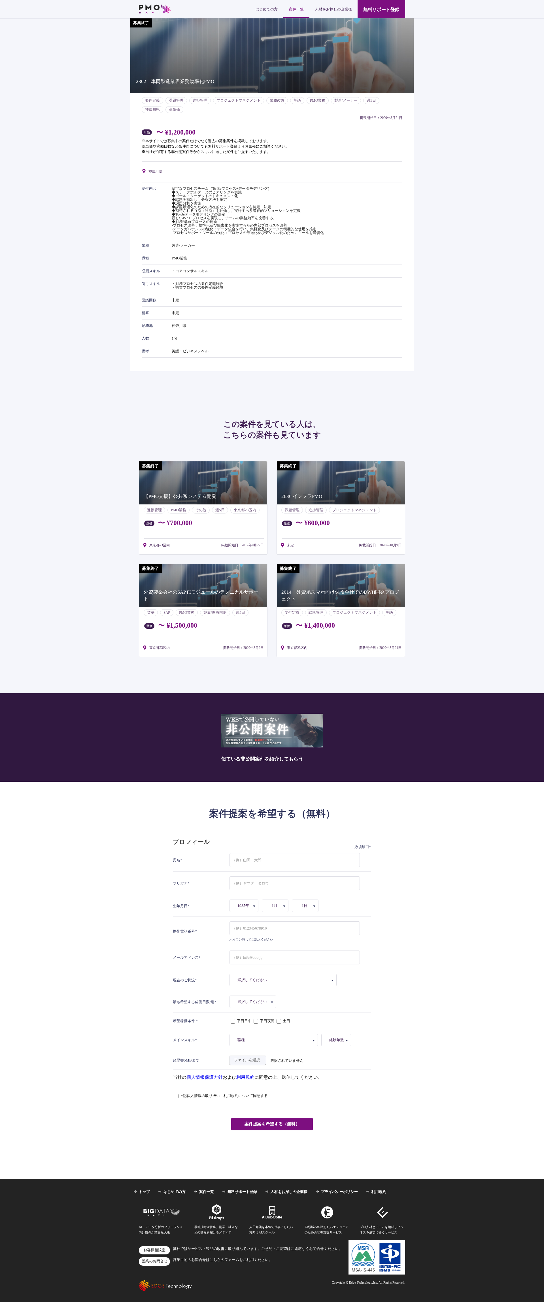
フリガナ (180, 883)
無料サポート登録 (381, 9)
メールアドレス (186, 957)
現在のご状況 (184, 980)
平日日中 (244, 1021)
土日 (286, 1021)
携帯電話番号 (184, 931)
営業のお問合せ (154, 1261)
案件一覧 (296, 9)
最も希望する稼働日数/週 (193, 1002)
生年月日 (180, 906)
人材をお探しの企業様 (333, 9)
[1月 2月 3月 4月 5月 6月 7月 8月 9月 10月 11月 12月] (276, 906)
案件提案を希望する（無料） (272, 1124)
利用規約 (245, 1077)
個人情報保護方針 (204, 1077)
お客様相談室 (154, 1250)
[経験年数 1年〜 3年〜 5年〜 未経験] (337, 1040)
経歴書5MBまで (186, 1060)
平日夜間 (267, 1021)
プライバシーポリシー (339, 1192)
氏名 (176, 860)
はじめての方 (267, 9)
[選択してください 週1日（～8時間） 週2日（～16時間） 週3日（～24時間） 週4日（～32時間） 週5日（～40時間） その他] (254, 1002)
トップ (144, 1192)
